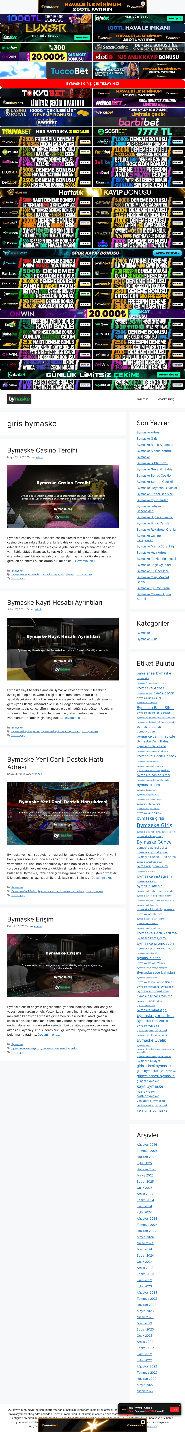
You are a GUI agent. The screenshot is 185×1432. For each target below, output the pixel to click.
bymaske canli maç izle (156, 736)
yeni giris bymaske (152, 1110)
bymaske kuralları (166, 891)
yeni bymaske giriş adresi (152, 1105)
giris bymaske (83, 574)
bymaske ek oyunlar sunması (150, 799)
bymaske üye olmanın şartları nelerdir (154, 1056)
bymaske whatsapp (152, 1010)
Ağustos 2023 (147, 1292)
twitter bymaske (148, 1096)
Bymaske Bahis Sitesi (155, 707)
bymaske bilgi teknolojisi (148, 722)
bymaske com (148, 785)
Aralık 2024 (145, 1194)
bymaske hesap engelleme (57, 574)
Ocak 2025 (144, 1188)
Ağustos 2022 (147, 1366)
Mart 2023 (144, 1323)
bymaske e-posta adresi (148, 795)
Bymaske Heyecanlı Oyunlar (157, 488)
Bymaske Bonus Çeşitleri (155, 475)
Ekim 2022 (144, 1354)
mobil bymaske (146, 1091)
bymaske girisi (150, 818)
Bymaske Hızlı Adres (152, 552)
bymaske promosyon (155, 943)
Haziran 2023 (146, 1305)
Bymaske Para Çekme (152, 938)
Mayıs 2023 (145, 1311)
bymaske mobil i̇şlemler (147, 905)
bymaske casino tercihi (25, 574)
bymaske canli (146, 731)
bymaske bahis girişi (149, 697)
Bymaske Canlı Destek (156, 756)
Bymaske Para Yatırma (157, 933)
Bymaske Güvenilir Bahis (154, 469)
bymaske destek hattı (147, 790)
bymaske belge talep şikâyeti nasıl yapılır (156, 718)
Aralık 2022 (145, 1342)
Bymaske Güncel (155, 842)
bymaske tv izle (146, 1005)
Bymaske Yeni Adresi (153, 1021)
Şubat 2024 (145, 1255)
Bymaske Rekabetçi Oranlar (157, 529)
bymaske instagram (154, 876)
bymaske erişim (49, 1048)
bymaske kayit (147, 881)
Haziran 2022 (146, 1379)
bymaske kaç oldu (150, 886)
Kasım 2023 (145, 1274)
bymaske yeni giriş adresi (152, 1030)
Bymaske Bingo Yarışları (154, 523)
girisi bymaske (168, 1070)
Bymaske (143, 399)
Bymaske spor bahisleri (156, 972)
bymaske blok (168, 722)
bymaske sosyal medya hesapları (152, 968)
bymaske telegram (148, 986)
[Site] (46, 141)
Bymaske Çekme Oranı (153, 588)
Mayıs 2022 (145, 1385)
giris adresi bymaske (154, 1066)
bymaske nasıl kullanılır (147, 923)
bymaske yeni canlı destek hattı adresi (61, 891)
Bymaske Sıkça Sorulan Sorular (155, 981)
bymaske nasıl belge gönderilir (151, 919)
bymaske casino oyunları (148, 761)
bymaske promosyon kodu (155, 948)
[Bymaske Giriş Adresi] (19, 399)
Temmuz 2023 (147, 1298)
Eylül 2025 (144, 1163)
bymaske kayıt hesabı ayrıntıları (60, 731)
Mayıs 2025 (145, 1175)
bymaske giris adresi (149, 812)
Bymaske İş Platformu (152, 463)
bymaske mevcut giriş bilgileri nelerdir (154, 896)
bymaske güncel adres (152, 847)
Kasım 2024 (145, 1200)
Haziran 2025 (146, 1169)
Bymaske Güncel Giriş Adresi (156, 857)
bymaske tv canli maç (153, 991)
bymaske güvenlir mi (152, 866)
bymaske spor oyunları (147, 978)
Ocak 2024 (145, 1261)
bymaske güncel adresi (152, 852)
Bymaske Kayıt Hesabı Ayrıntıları (54, 602)
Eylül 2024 (144, 1212)
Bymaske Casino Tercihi (42, 450)
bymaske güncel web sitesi (149, 862)
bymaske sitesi (149, 958)
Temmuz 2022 (147, 1372)
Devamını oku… (86, 561)
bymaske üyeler (144, 1046)
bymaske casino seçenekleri (153, 770)
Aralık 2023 (145, 1268)
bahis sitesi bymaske (154, 673)
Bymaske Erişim (30, 919)
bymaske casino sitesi (153, 775)
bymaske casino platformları (150, 766)
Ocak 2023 (145, 1335)
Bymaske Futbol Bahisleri (155, 494)
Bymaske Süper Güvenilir (155, 517)
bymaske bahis (164, 693)
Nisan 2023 (145, 1317)
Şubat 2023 (145, 1329)
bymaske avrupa (144, 693)
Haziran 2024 (146, 1231)
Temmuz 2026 (147, 1151)
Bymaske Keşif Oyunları (154, 565)
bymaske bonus (149, 727)
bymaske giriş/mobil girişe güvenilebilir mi (156, 832)
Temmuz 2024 (147, 1224)
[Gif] (92, 192)
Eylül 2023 (144, 1286)
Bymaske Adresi (148, 432)
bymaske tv (168, 986)
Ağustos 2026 (147, 1144)
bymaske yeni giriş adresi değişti (152, 1035)
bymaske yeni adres (155, 1015)
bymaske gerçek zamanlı (148, 808)
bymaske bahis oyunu (147, 703)
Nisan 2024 (145, 1243)
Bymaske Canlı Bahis (24, 891)
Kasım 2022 (145, 1348)
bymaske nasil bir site (149, 914)
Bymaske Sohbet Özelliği (155, 481)
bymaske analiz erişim (24, 1048)
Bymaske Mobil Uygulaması (156, 909)
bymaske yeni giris (148, 1025)
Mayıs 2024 (145, 1237)
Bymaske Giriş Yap (150, 836)
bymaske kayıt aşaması (25, 731)
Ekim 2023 (144, 1280)
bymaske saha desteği (147, 953)
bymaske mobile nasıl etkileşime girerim (155, 900)
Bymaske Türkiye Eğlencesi (156, 559)
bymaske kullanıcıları (146, 891)
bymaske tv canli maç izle (154, 996)
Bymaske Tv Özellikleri (153, 571)
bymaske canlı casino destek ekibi (152, 751)
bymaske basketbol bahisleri (154, 712)
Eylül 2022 (144, 1360)
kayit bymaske (150, 1086)
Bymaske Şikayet (148, 1061)
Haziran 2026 (146, 1157)
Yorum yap (18, 578)
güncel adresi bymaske (156, 1076)
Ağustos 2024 (147, 1218)
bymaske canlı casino (151, 746)
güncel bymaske (148, 1081)
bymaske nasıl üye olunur (148, 928)
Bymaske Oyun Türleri (152, 500)
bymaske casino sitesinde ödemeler (153, 780)
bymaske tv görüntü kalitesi (149, 1001)
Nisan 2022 (145, 1391)
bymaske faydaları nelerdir (149, 804)
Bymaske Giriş (165, 399)
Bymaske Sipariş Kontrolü (155, 451)
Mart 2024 (144, 1249)
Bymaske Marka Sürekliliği (156, 546)
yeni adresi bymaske (151, 1101)
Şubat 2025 (145, 1181)
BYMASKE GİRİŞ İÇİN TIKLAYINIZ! (92, 84)
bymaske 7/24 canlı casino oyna (151, 683)
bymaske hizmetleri (146, 871)
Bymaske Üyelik (151, 1040)
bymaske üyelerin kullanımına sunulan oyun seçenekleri (156, 1050)
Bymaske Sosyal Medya (151, 962)
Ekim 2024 (144, 1206)
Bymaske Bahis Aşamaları (155, 445)
